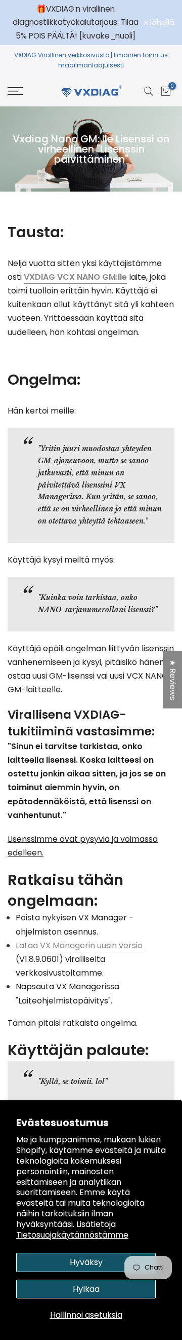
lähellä (161, 23)
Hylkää (86, 1289)
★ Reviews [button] (172, 679)
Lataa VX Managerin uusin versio (79, 945)
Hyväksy (86, 1262)
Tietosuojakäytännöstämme (72, 1235)
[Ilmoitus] (76, 23)
